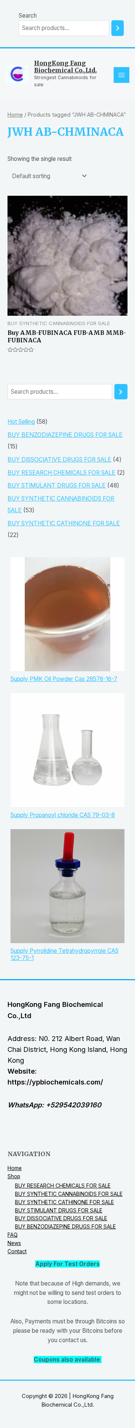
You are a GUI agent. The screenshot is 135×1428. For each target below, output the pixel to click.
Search (28, 15)
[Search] (117, 28)
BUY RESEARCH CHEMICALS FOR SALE (63, 1186)
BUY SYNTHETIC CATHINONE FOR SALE (64, 1202)
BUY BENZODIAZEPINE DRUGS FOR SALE (65, 1227)
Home (15, 114)
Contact (17, 1251)
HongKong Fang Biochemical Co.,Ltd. (65, 67)
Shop (14, 1176)
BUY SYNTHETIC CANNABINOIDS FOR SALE (69, 1194)
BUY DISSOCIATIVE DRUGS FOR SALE (61, 1218)
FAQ (13, 1235)
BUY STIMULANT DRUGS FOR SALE (58, 1211)
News (14, 1243)
